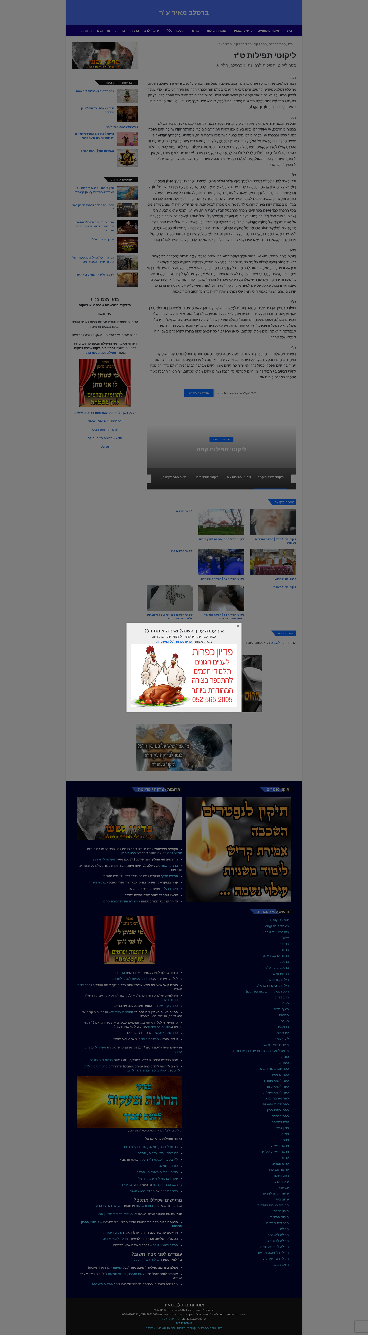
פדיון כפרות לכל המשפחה (174, 642)
